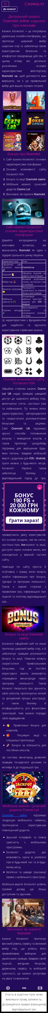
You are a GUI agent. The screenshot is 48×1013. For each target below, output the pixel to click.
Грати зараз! (24, 520)
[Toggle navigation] (5, 3)
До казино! (9, 8)
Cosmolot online (14, 815)
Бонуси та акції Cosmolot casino (25, 179)
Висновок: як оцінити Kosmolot (25, 194)
